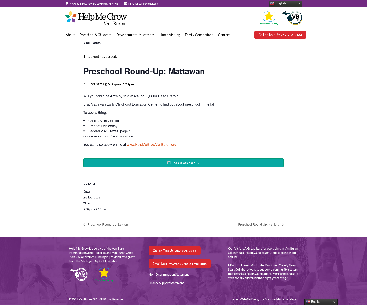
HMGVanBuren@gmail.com (143, 3)
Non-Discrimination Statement (169, 274)
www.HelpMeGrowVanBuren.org (151, 144)
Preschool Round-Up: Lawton (107, 224)
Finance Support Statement (166, 283)
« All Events (92, 43)
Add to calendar (184, 163)
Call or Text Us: (280, 35)
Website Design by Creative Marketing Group (269, 299)
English (280, 3)
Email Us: (180, 264)
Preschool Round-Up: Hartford (259, 224)
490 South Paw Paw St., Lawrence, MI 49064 (95, 3)
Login (234, 299)
